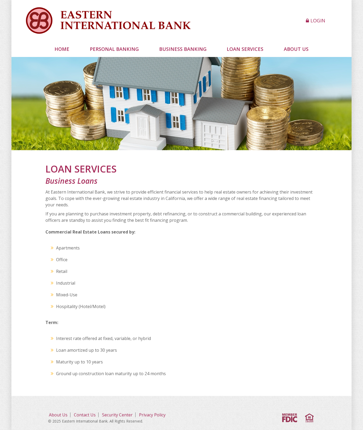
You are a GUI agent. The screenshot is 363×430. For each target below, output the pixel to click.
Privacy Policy (152, 414)
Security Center (117, 414)
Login (317, 20)
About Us (58, 414)
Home (61, 49)
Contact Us (85, 414)
